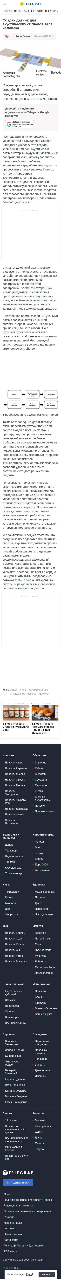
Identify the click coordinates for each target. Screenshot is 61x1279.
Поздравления (44, 973)
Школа (39, 791)
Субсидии (41, 779)
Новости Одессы (15, 779)
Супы (38, 1131)
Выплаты (40, 774)
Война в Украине (13, 984)
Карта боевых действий (13, 993)
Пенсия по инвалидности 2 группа (14, 1129)
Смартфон (11, 914)
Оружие (9, 1011)
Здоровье (39, 884)
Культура (40, 955)
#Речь (23, 689)
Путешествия (43, 950)
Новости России (15, 944)
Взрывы (10, 1000)
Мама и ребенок (44, 891)
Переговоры (12, 1005)
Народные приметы (41, 1051)
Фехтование (42, 870)
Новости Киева (14, 762)
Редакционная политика (18, 1205)
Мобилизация (41, 984)
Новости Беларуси (16, 961)
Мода (38, 944)
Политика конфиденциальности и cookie (28, 1199)
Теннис (39, 853)
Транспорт (11, 850)
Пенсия (7, 1113)
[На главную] (30, 4)
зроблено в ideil (11, 1268)
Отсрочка (40, 1002)
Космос (9, 897)
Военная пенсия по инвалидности (16, 1140)
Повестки (40, 991)
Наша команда (13, 1234)
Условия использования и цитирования (28, 1211)
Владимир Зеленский (11, 1043)
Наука (6, 884)
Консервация (43, 1126)
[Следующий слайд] (57, 11)
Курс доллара (13, 867)
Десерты (40, 1137)
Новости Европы (15, 933)
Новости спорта (43, 834)
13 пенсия (11, 1120)
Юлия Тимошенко (15, 1090)
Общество (39, 755)
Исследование (44, 914)
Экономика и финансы (11, 836)
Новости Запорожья (12, 793)
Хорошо (46, 1274)
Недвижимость (14, 856)
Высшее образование (43, 798)
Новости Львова (15, 785)
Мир (5, 926)
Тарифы (10, 862)
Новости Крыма (14, 814)
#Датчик (43, 693)
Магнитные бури (45, 967)
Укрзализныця (13, 873)
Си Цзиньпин (13, 1055)
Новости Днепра (15, 774)
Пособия (40, 805)
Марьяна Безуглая (16, 1096)
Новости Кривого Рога (15, 801)
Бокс (38, 847)
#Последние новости (23, 693)
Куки (29, 1274)
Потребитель (43, 938)
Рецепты (38, 1113)
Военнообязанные (46, 1008)
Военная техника (15, 1023)
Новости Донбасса (16, 808)
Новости (8, 755)
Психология (42, 908)
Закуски (39, 1149)
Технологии (12, 891)
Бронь (38, 997)
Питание (40, 897)
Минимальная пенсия (13, 1148)
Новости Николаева (11, 822)
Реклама (9, 1217)
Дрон (8, 908)
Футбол (39, 841)
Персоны (9, 1034)
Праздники (40, 1034)
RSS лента (10, 1251)
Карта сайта (11, 1239)
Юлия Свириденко (16, 1102)
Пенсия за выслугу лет (16, 1157)
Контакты (9, 1228)
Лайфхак (40, 961)
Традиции (41, 1059)
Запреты (40, 1064)
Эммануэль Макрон (12, 1063)
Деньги (9, 844)
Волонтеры (12, 1017)
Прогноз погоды (44, 811)
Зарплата (41, 762)
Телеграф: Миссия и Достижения (24, 1245)
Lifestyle (38, 926)
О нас (7, 1194)
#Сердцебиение (38, 689)
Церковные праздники (42, 1043)
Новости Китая (14, 955)
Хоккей (39, 858)
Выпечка (40, 1120)
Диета (38, 903)
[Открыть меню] (5, 4)
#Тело (13, 689)
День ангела (42, 1070)
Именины (41, 1076)
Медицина (41, 785)
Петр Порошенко (15, 1085)
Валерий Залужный (11, 1072)
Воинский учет (43, 1014)
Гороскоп (40, 933)
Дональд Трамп (14, 1050)
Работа (39, 768)
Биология (11, 903)
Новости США (13, 938)
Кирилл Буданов (15, 1079)
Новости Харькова (16, 768)
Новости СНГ (13, 950)
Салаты (39, 1143)
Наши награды (13, 1222)
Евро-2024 (41, 864)
